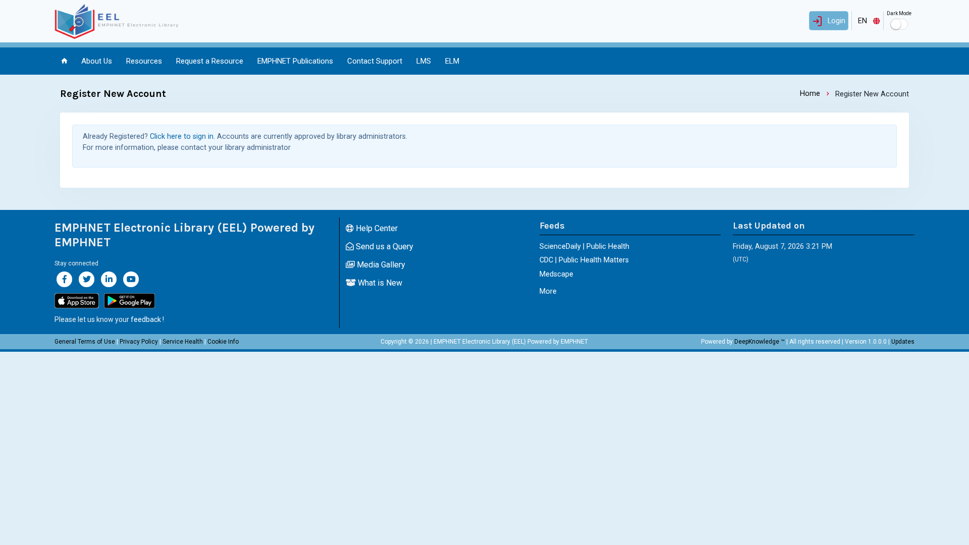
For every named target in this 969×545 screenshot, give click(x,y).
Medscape (556, 274)
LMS (423, 61)
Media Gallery (380, 264)
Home (810, 93)
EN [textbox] (862, 21)
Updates (902, 341)
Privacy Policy (139, 341)
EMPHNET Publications (295, 61)
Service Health (183, 341)
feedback (146, 319)
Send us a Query (383, 246)
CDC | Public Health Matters (584, 260)
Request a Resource (209, 61)
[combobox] (867, 20)
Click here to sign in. (182, 136)
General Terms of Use (85, 341)
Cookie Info (223, 341)
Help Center (376, 228)
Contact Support (374, 61)
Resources (144, 61)
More (548, 291)
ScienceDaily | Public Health (584, 246)
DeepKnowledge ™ (759, 341)
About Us (96, 61)
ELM (452, 61)
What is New (379, 283)
